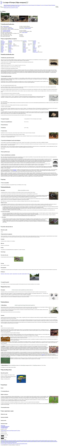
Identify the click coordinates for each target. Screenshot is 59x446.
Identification (24, 5)
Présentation (8, 5)
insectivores (14, 169)
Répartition (53, 5)
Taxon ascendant (11, 7)
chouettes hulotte (24, 273)
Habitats (50, 5)
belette (6, 273)
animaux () (6, 26)
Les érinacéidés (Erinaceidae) (5, 426)
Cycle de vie (42, 5)
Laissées (29, 5)
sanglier (11, 273)
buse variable (19, 273)
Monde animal (6, 7)
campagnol (43, 354)
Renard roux (2, 273)
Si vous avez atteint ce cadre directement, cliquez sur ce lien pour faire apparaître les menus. (14, 443)
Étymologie (19, 5)
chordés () (10, 28)
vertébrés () (28, 28)
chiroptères (14, 170)
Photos (5, 5)
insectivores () (6, 31)
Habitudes (38, 5)
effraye (29, 273)
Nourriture (46, 5)
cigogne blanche (14, 273)
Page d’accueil (9, 430)
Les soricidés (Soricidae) (4, 427)
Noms (16, 5)
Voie (35, 5)
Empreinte (32, 5)
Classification (13, 5)
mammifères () (6, 30)
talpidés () (24, 32)
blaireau (8, 273)
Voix (27, 5)
